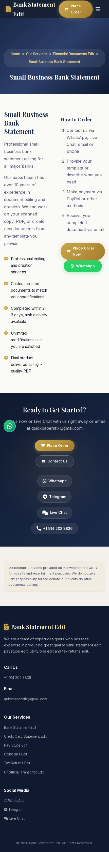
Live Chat (58, 512)
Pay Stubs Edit (15, 745)
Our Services (36, 54)
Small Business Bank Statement (54, 62)
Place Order (76, 9)
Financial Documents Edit (73, 54)
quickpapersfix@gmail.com (25, 699)
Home (15, 54)
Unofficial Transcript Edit (24, 772)
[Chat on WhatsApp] (10, 426)
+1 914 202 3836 (57, 528)
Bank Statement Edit (20, 727)
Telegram (57, 496)
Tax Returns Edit (17, 763)
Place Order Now (83, 251)
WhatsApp (85, 266)
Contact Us (57, 461)
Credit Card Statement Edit (25, 736)
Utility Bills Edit (15, 754)
